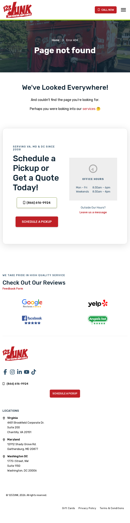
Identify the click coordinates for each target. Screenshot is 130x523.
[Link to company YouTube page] (26, 372)
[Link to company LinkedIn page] (19, 372)
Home (55, 40)
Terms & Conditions (112, 508)
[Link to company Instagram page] (12, 372)
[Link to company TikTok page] (33, 372)
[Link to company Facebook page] (5, 372)
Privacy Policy (87, 508)
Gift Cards (68, 508)
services (89, 109)
